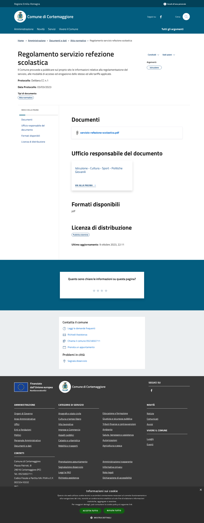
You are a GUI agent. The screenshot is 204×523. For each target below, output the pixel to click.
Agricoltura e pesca (112, 445)
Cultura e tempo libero (69, 419)
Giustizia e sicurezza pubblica (117, 418)
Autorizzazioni (110, 440)
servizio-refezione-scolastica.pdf (99, 133)
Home (21, 40)
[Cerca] (186, 16)
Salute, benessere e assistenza (118, 435)
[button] (102, 517)
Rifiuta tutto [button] (114, 510)
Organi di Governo (23, 413)
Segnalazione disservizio (70, 467)
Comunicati (152, 419)
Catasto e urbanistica (69, 440)
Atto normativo (78, 40)
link (130, 504)
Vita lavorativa (65, 424)
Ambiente (107, 429)
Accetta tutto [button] (90, 510)
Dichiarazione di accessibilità (117, 478)
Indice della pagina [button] (30, 109)
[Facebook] (160, 16)
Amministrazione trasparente (117, 461)
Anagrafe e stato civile (69, 413)
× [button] (201, 490)
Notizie (150, 413)
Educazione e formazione (115, 413)
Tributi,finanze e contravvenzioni (119, 424)
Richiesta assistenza (68, 478)
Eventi (150, 444)
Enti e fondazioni (22, 429)
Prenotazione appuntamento (72, 461)
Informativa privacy (112, 467)
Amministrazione (37, 40)
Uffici (16, 424)
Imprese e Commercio (69, 429)
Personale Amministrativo (27, 440)
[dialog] (102, 505)
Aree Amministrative (24, 419)
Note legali (108, 472)
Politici (17, 435)
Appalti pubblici (66, 435)
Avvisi (150, 424)
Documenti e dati (58, 40)
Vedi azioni (167, 54)
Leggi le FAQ (64, 472)
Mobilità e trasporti (68, 446)
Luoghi (150, 439)
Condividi (152, 54)
